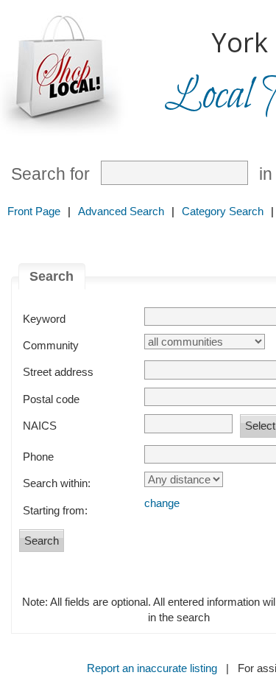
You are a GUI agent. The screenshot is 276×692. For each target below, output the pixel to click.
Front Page (33, 211)
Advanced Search (121, 211)
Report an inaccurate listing (152, 668)
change (162, 503)
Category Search (222, 211)
